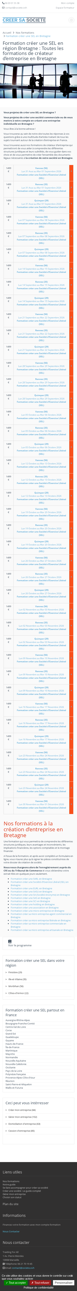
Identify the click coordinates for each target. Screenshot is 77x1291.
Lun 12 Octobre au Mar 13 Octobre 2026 (41, 465)
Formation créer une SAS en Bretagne (30, 898)
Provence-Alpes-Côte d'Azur (20, 1077)
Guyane (10, 1040)
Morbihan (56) (15, 986)
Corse (9, 1030)
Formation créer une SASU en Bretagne (31, 891)
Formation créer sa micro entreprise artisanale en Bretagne (42, 930)
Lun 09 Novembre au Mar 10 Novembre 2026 (41, 659)
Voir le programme (20, 945)
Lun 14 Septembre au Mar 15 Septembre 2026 (41, 270)
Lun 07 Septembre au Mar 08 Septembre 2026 (41, 221)
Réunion (10, 1081)
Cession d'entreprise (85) (21, 1130)
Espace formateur (65, 7)
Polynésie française (16, 1074)
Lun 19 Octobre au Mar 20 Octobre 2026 (41, 513)
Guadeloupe (12, 1037)
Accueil (7, 32)
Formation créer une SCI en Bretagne (30, 901)
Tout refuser (41, 1282)
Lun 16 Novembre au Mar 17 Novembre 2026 (41, 708)
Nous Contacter (11, 1231)
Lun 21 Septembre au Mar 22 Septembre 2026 (41, 319)
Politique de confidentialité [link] (39, 1287)
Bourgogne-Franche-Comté (20, 1023)
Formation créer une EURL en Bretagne (31, 888)
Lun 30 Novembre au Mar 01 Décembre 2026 (41, 806)
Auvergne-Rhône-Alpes (18, 1020)
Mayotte (10, 1054)
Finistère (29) (15, 972)
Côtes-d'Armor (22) (18, 993)
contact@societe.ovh (23, 1267)
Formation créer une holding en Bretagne (33, 904)
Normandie (12, 1057)
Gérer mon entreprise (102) (22, 1116)
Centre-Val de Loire (16, 1026)
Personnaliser (64, 1282)
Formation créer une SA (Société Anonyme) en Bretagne (40, 894)
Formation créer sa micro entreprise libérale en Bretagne (41, 920)
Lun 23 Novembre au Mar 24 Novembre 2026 (41, 757)
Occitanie (10, 1067)
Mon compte (67, 3)
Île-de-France (12, 1047)
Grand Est (11, 1033)
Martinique (11, 1050)
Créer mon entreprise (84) (22, 1110)
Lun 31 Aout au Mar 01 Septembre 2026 (41, 173)
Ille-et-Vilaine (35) (17, 979)
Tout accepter (17, 1282)
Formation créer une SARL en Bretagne (31, 878)
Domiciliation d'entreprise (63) (24, 1123)
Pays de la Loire (14, 1070)
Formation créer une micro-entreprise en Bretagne (37, 910)
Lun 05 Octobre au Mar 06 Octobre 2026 (41, 416)
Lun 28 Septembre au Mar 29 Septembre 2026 (41, 367)
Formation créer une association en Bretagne (35, 907)
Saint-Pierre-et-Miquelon (19, 1084)
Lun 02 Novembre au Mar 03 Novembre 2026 (41, 611)
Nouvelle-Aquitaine (16, 1060)
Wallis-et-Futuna (14, 1087)
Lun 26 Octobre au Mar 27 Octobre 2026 (41, 562)
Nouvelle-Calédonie (16, 1064)
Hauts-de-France (14, 1043)
